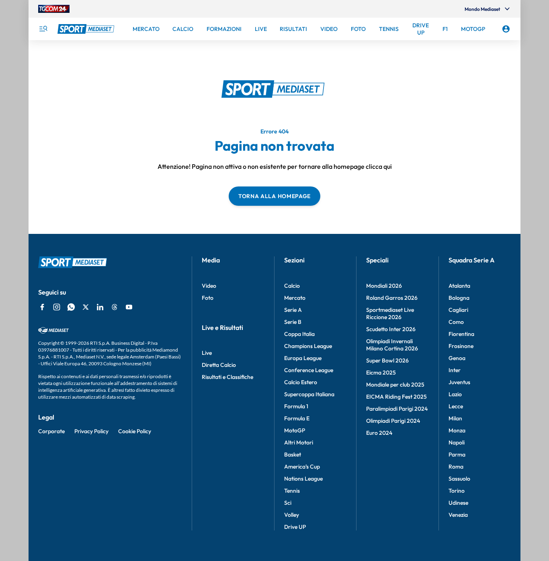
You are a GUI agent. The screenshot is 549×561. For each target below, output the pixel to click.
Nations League (303, 478)
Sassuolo (459, 478)
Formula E (296, 418)
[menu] (43, 29)
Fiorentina (461, 334)
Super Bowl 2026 (387, 360)
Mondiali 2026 (384, 285)
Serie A (293, 309)
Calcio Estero (300, 382)
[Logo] (86, 29)
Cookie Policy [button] (134, 431)
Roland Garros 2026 (392, 297)
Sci (287, 502)
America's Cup (302, 466)
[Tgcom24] (54, 9)
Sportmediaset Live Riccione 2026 (390, 313)
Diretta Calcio (219, 365)
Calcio (292, 285)
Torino (457, 490)
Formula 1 (296, 406)
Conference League (308, 370)
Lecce (456, 406)
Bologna (459, 297)
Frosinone (461, 346)
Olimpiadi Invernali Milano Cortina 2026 (392, 345)
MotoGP (294, 430)
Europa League (303, 358)
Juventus (459, 382)
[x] (86, 307)
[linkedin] (100, 307)
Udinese (458, 502)
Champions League (308, 346)
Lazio (455, 394)
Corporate (51, 431)
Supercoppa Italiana (309, 394)
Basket (292, 454)
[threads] (115, 307)
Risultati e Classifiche (227, 377)
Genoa (457, 358)
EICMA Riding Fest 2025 (396, 396)
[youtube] (129, 307)
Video (209, 285)
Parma (457, 454)
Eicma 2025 (381, 372)
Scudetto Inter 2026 (391, 329)
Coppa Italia (299, 334)
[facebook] (42, 307)
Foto (207, 297)
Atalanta (459, 285)
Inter (455, 370)
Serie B (292, 322)
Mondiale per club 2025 (395, 384)
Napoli (457, 442)
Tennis (292, 490)
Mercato (294, 297)
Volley (291, 514)
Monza (457, 430)
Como (456, 322)
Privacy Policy (91, 431)
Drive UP (295, 526)
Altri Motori (298, 442)
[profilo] (506, 29)
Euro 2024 (379, 432)
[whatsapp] (71, 307)
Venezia (458, 514)
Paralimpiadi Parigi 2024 (397, 408)
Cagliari (458, 309)
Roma (456, 466)
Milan (455, 418)
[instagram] (57, 307)
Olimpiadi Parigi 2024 (393, 420)
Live (207, 352)
